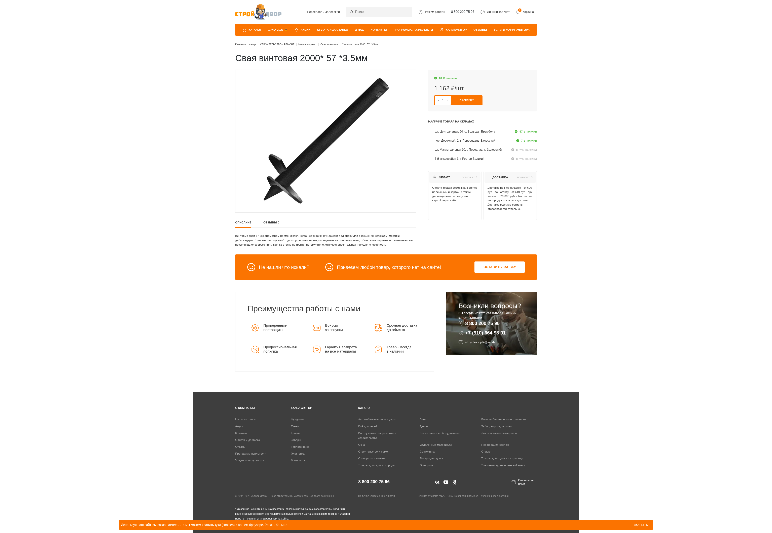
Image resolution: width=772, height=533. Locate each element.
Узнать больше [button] (276, 525)
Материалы (298, 460)
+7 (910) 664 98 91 (485, 332)
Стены (295, 426)
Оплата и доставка (332, 29)
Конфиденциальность (466, 496)
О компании (245, 408)
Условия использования (495, 496)
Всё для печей (367, 426)
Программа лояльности (413, 29)
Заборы (296, 439)
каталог (364, 408)
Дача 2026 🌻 (278, 29)
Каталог (255, 29)
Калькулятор (456, 29)
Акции (305, 29)
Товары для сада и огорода (376, 465)
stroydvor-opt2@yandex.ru (482, 342)
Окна (361, 444)
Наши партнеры (245, 419)
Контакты (379, 29)
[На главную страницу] (258, 12)
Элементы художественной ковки (503, 465)
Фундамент (298, 419)
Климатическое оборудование (440, 433)
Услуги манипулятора (512, 29)
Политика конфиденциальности (376, 496)
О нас (359, 29)
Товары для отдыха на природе (502, 458)
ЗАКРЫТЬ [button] (641, 525)
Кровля (295, 433)
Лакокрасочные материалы (499, 433)
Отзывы (480, 29)
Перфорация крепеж (495, 444)
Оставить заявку (500, 267)
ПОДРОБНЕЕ (468, 177)
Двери (424, 426)
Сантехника (427, 451)
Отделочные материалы (436, 444)
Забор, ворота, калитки (496, 426)
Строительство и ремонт (374, 451)
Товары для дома (431, 458)
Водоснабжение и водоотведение (503, 419)
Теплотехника (300, 446)
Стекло (486, 451)
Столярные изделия (371, 458)
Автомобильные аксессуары (376, 419)
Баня (423, 419)
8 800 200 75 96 (483, 323)
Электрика (298, 453)
